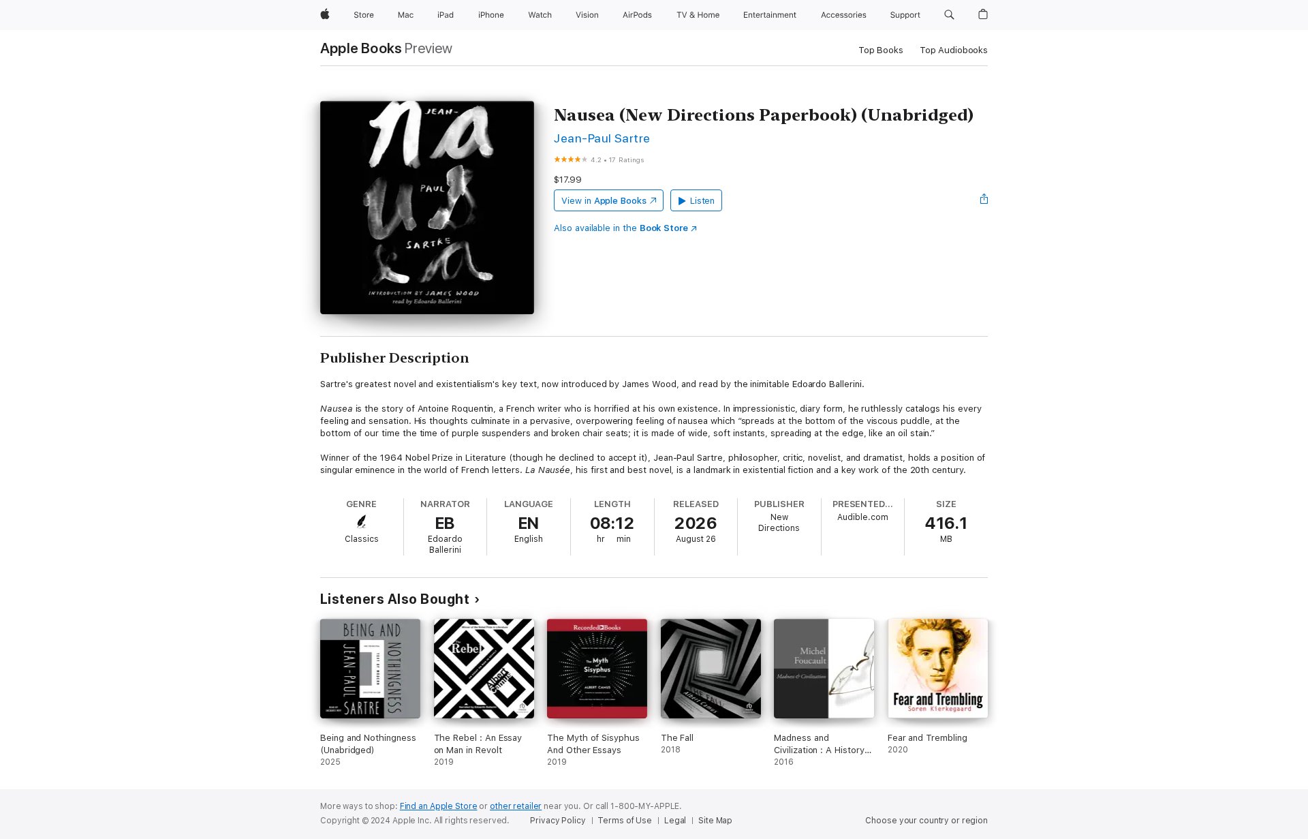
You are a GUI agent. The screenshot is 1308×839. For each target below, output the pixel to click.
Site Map (715, 820)
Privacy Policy (557, 820)
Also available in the (621, 228)
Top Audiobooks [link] (954, 50)
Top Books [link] (880, 50)
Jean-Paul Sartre (602, 138)
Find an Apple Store (439, 806)
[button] (949, 15)
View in (604, 201)
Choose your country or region (926, 820)
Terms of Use (624, 820)
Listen (702, 201)
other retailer (516, 806)
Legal (675, 820)
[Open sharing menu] (984, 200)
